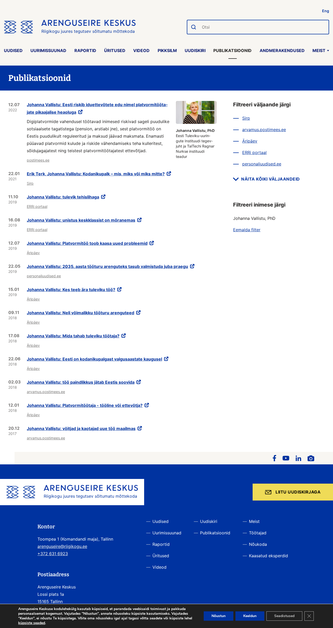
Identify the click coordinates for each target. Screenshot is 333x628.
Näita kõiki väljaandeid (270, 179)
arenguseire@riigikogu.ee (62, 546)
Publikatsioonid (232, 50)
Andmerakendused (282, 50)
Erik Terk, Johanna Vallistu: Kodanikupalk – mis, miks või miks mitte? (96, 173)
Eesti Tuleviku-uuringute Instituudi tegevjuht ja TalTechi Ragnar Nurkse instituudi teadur (195, 143)
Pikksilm (167, 50)
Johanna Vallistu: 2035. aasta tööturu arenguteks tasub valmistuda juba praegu (107, 266)
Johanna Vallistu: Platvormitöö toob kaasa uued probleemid (87, 243)
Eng (325, 11)
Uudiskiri (195, 50)
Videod (141, 50)
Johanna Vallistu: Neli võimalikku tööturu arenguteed (80, 312)
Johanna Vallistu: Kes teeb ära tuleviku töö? (71, 289)
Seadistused (284, 615)
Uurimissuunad (48, 50)
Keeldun (250, 615)
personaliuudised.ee (44, 276)
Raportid (85, 50)
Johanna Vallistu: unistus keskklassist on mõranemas (81, 220)
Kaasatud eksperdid (268, 555)
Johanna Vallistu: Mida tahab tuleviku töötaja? (73, 335)
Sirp (30, 183)
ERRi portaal (37, 206)
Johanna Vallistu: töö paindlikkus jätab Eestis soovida (81, 382)
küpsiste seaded (31, 623)
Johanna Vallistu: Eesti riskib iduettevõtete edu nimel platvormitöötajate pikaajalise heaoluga (97, 108)
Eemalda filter (246, 229)
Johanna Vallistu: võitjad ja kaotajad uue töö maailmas (81, 428)
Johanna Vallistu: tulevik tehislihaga (63, 197)
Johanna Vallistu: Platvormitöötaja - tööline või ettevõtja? (85, 405)
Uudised (13, 50)
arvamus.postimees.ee (46, 391)
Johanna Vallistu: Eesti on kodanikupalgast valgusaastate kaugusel (94, 359)
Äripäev (33, 253)
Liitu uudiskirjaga (298, 492)
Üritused (114, 50)
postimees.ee (38, 160)
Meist (318, 50)
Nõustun (219, 615)
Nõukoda (258, 544)
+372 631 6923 (52, 553)
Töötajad (257, 532)
